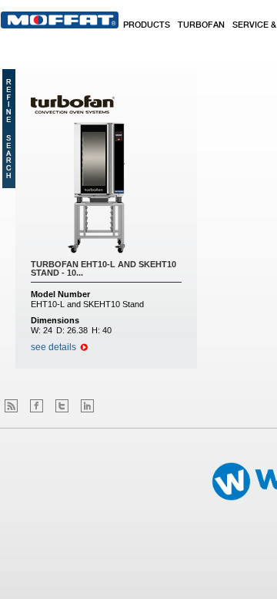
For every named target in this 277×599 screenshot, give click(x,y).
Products (146, 25)
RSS (11, 405)
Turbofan (201, 25)
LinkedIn (87, 405)
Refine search (8, 128)
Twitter (61, 405)
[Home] (59, 20)
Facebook (36, 405)
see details (53, 347)
